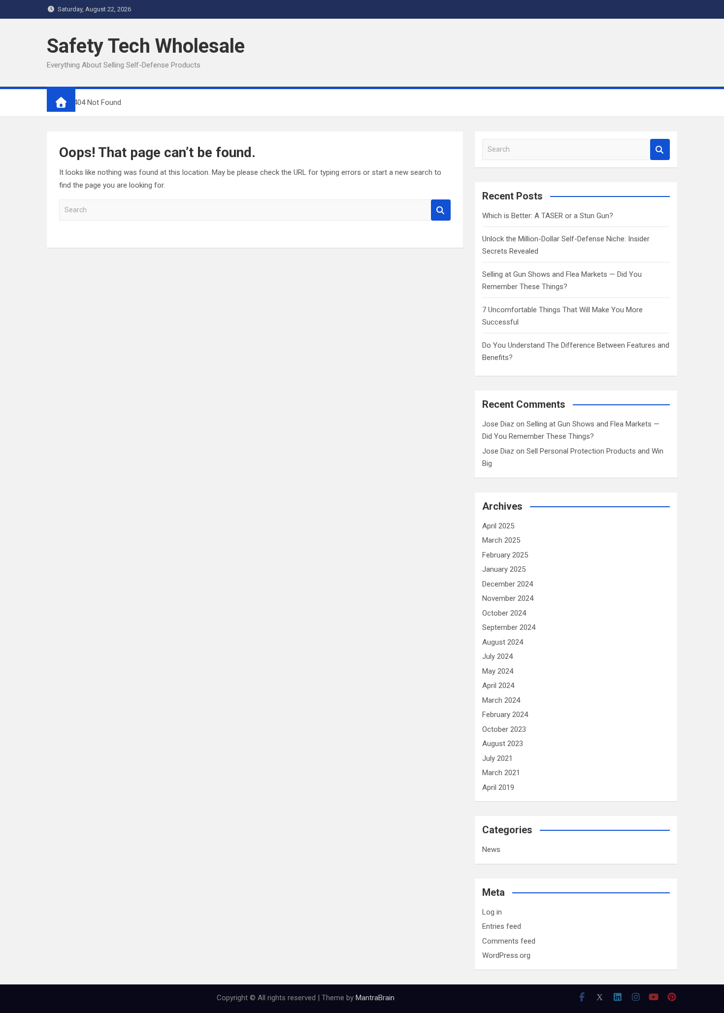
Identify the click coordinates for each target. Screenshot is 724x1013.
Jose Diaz (498, 424)
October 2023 (504, 729)
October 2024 (504, 613)
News (491, 849)
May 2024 (497, 671)
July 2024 (497, 656)
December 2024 (507, 584)
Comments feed (508, 941)
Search (441, 210)
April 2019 (498, 787)
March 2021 (501, 772)
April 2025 (498, 526)
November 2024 (507, 598)
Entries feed (501, 926)
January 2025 (504, 569)
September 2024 (508, 627)
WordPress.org (506, 955)
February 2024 (505, 714)
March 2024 (501, 700)
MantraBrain (375, 997)
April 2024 (498, 685)
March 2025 (501, 540)
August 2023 (502, 743)
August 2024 (502, 642)
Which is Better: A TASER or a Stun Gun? (547, 215)
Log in (492, 912)
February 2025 (505, 555)
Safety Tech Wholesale (146, 46)
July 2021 (497, 758)
